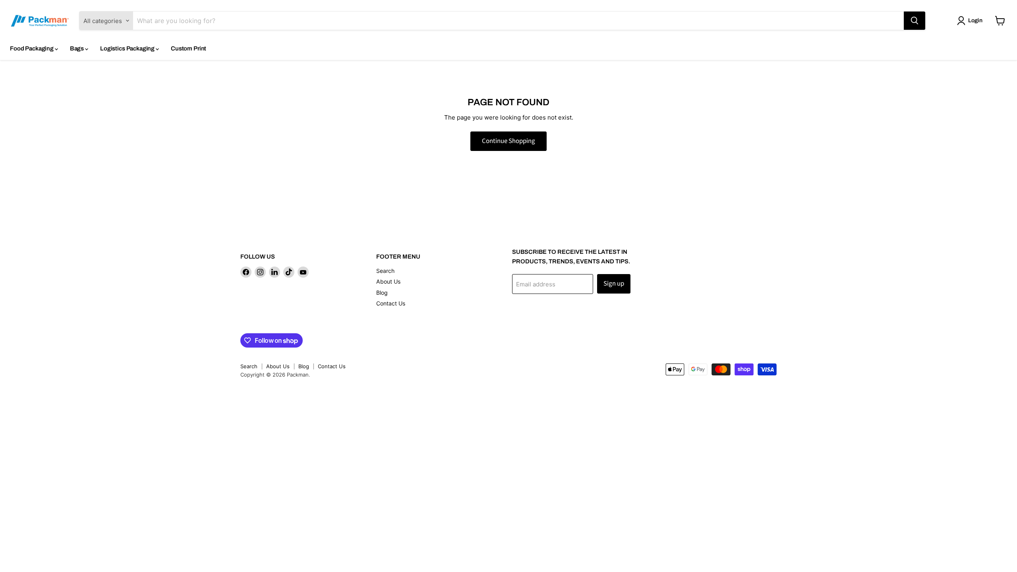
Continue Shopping (508, 141)
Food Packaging (32, 48)
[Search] (914, 21)
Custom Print (188, 48)
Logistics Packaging (128, 48)
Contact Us (390, 303)
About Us (388, 281)
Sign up (613, 283)
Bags (77, 48)
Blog (382, 292)
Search (385, 270)
